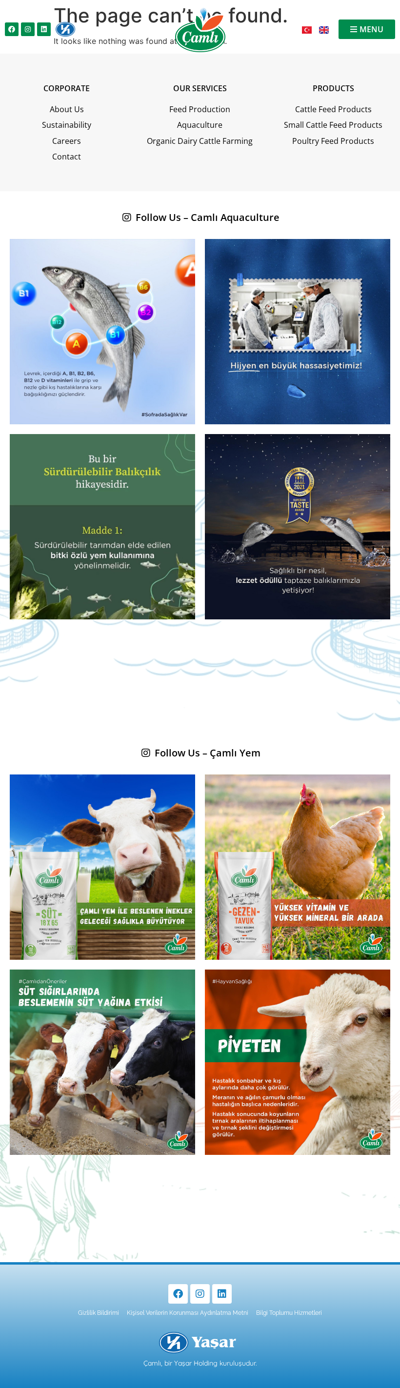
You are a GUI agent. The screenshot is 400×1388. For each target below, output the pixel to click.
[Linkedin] (44, 29)
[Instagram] (28, 29)
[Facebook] (12, 29)
